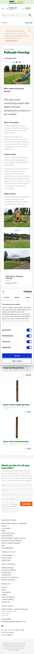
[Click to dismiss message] (29, 31)
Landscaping (6, 592)
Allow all (17, 355)
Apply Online (6, 560)
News (3, 531)
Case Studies (6, 528)
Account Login (7, 558)
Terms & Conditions (9, 570)
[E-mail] (10, 62)
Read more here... (12, 41)
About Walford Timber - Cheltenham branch (14, 524)
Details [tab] (17, 297)
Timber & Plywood (8, 597)
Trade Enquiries (7, 555)
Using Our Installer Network (12, 541)
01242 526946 (6, 619)
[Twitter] (13, 62)
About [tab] (28, 297)
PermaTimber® (7, 536)
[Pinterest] (19, 62)
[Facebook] (16, 62)
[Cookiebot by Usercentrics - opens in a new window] (24, 292)
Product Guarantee (8, 580)
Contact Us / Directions (10, 577)
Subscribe (26, 504)
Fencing (4, 587)
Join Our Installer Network (11, 543)
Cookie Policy (12, 506)
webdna (17, 650)
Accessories (6, 602)
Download (10, 283)
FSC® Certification (8, 533)
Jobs (3, 545)
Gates (4, 590)
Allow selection (17, 361)
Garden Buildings (8, 599)
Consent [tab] (6, 297)
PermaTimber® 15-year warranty (13, 538)
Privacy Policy (6, 572)
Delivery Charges (8, 568)
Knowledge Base (7, 548)
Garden (4, 595)
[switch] (29, 335)
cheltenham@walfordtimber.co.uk (14, 622)
